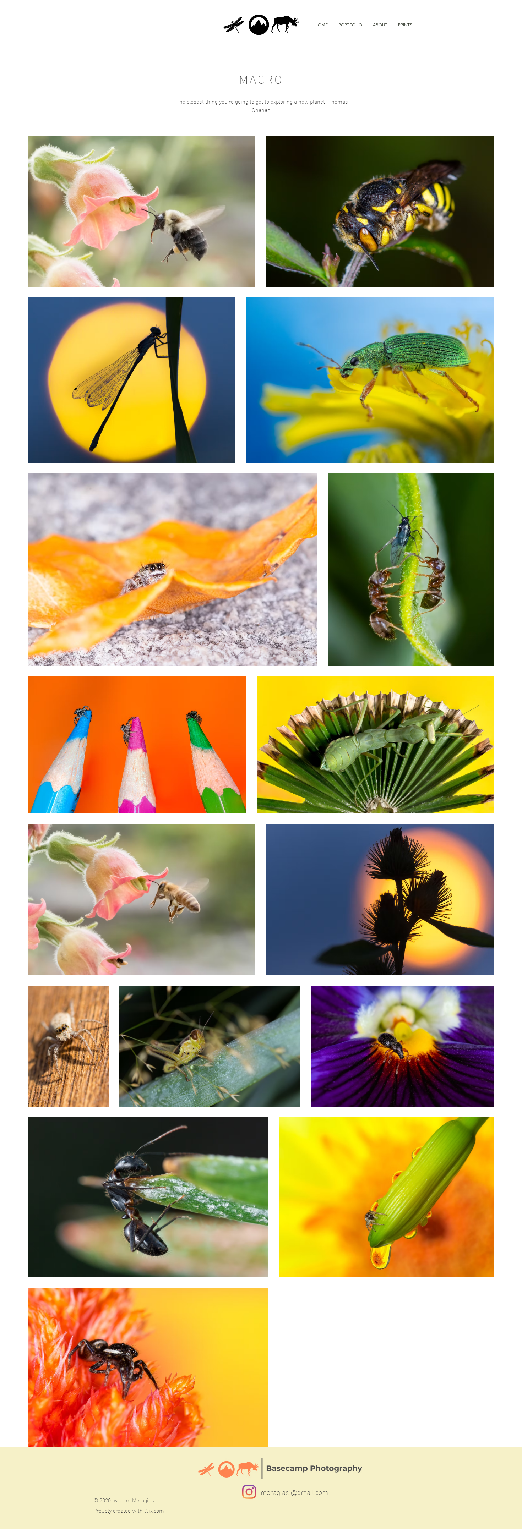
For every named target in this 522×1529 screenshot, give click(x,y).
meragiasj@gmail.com (294, 1491)
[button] (350, 25)
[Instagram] (249, 1492)
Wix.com (154, 1510)
